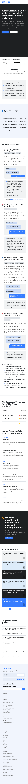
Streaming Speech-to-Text (8, 702)
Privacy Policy (16, 781)
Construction (7, 153)
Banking (6, 263)
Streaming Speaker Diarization (8, 708)
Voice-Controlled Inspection (17, 199)
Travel (14, 317)
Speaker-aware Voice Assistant (9, 775)
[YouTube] (13, 683)
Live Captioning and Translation (9, 754)
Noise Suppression (6, 712)
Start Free (5, 738)
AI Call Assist (5, 763)
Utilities (13, 153)
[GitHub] (7, 683)
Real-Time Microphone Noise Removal (10, 759)
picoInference (5, 732)
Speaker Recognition (7, 706)
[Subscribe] (23, 689)
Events (18, 317)
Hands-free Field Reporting (8, 771)
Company (5, 746)
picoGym (4, 729)
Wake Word (5, 699)
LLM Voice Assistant (6, 757)
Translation (5, 716)
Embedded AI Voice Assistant (8, 774)
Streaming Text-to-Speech (8, 705)
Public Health (13, 208)
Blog (4, 743)
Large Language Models (7, 718)
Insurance (12, 263)
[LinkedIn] (4, 683)
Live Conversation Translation (8, 768)
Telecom (22, 263)
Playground (5, 744)
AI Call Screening (6, 762)
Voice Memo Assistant (7, 760)
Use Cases (5, 741)
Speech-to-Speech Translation (8, 756)
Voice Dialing (5, 765)
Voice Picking (5, 772)
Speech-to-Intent (6, 700)
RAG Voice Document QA (7, 766)
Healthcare (7, 208)
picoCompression (6, 731)
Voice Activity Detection (7, 697)
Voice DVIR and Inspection (8, 769)
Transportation (8, 317)
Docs (4, 740)
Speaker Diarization (6, 709)
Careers (4, 747)
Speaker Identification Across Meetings (10, 776)
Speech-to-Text (6, 703)
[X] (10, 683)
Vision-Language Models (7, 723)
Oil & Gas (18, 153)
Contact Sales (5, 737)
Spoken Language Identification (9, 711)
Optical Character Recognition (8, 722)
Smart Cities (7, 320)
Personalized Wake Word (7, 753)
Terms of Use (22, 781)
